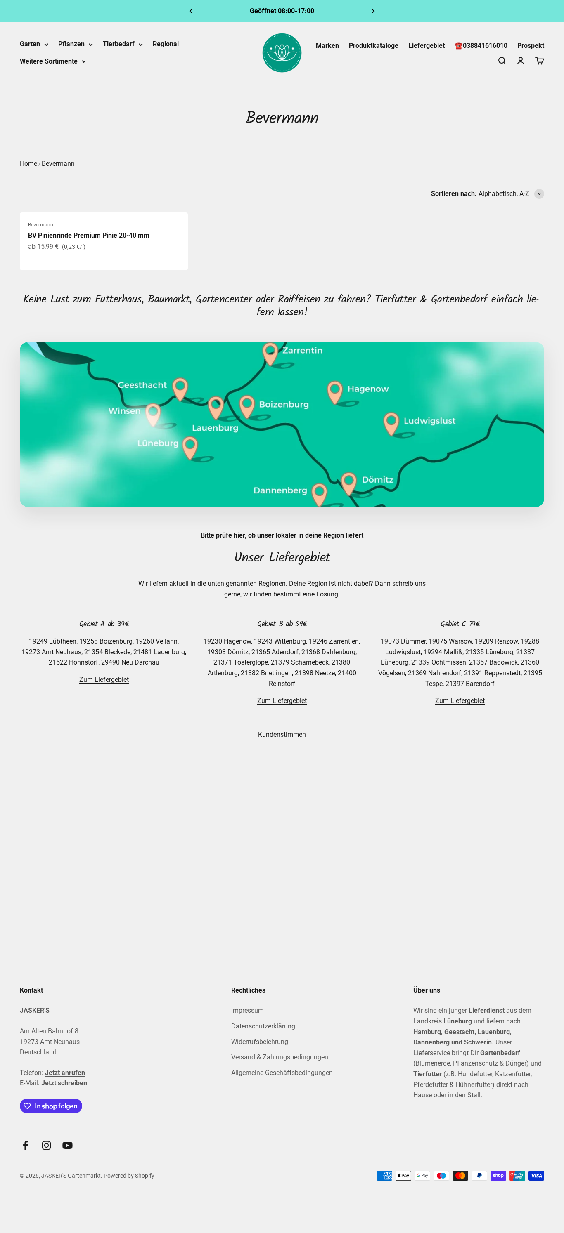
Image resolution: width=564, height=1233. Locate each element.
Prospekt (530, 46)
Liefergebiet (426, 46)
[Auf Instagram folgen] (46, 1145)
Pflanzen (71, 44)
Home (28, 163)
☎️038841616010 (481, 46)
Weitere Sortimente (49, 61)
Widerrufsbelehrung (259, 1042)
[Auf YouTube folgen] (67, 1145)
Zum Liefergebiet (104, 680)
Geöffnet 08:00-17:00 (282, 11)
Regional (166, 44)
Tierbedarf (119, 44)
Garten (30, 44)
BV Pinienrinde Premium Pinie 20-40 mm (88, 235)
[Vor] (373, 11)
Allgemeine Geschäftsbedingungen (282, 1073)
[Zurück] (190, 11)
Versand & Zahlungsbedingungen (279, 1057)
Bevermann (58, 163)
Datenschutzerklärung (263, 1026)
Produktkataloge (373, 46)
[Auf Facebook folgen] (25, 1145)
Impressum (247, 1010)
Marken (327, 46)
